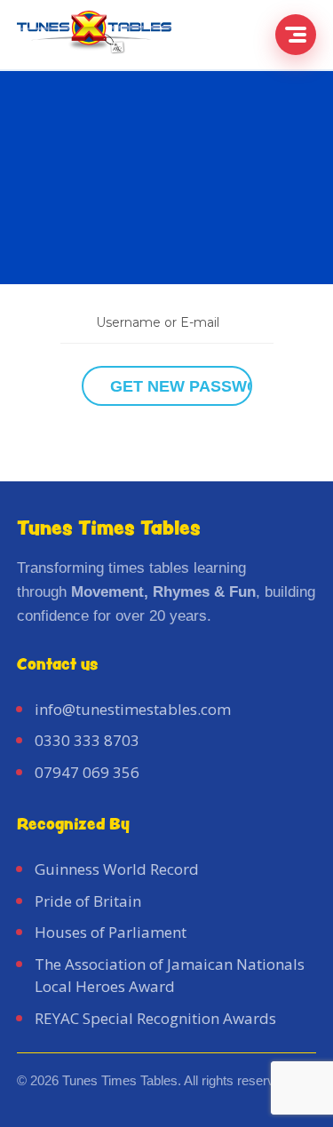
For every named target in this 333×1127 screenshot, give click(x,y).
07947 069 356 (87, 772)
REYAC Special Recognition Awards (155, 1018)
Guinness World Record (117, 869)
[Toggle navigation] (295, 34)
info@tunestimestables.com (133, 709)
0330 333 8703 (87, 740)
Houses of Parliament (110, 932)
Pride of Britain (88, 901)
